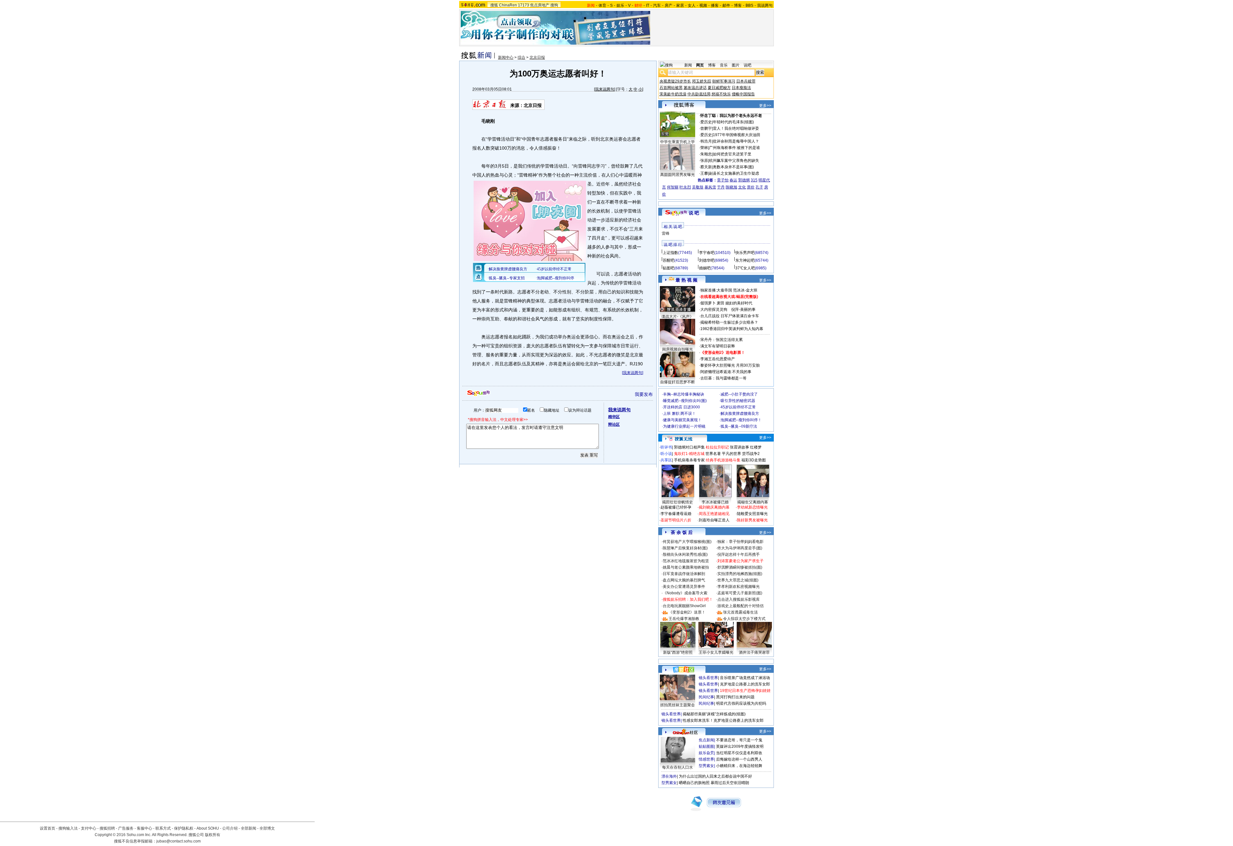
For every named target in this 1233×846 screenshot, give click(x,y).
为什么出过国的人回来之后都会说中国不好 (715, 776)
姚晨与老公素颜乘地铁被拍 (686, 567)
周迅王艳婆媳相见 (714, 513)
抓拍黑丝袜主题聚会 (677, 705)
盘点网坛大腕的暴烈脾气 (684, 580)
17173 (523, 5)
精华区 (614, 416)
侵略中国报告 (743, 94)
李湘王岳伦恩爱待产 (717, 359)
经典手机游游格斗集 (723, 460)
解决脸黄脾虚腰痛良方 (740, 413)
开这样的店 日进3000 (681, 407)
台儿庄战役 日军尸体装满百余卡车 (729, 316)
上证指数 (670, 252)
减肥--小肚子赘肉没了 (739, 394)
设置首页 (47, 828)
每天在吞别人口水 (677, 767)
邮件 (726, 5)
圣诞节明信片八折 (675, 520)
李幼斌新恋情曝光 (752, 507)
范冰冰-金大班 (745, 290)
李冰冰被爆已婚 (715, 502)
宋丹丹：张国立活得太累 (721, 339)
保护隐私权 (183, 828)
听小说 (666, 453)
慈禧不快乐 (721, 94)
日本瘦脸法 (741, 87)
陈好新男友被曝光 (752, 520)
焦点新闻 (706, 740)
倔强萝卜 (708, 303)
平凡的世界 (731, 453)
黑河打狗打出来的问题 (735, 697)
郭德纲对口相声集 (689, 447)
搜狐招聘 (107, 828)
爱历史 (706, 122)
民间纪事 (706, 697)
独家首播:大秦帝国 (716, 290)
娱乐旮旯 (706, 753)
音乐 (724, 65)
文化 (742, 187)
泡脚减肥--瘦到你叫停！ (741, 420)
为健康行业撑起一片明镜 (684, 426)
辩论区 (614, 424)
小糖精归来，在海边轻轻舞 (739, 765)
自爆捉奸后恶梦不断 (677, 382)
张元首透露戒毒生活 (740, 612)
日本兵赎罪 (746, 81)
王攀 (704, 173)
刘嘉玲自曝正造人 (714, 520)
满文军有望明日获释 (717, 346)
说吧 (747, 65)
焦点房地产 (539, 5)
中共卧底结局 (699, 94)
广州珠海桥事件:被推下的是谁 (734, 147)
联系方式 (163, 828)
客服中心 (144, 828)
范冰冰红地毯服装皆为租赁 (686, 561)
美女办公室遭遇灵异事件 (684, 586)
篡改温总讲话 (695, 87)
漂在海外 (669, 776)
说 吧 (694, 212)
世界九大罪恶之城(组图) (737, 580)
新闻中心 (505, 57)
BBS (749, 5)
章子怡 (723, 180)
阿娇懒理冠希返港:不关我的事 (725, 372)
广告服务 (126, 828)
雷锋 (665, 233)
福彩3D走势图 (753, 460)
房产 (668, 5)
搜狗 (554, 5)
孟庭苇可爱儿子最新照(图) (739, 593)
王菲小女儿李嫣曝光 (716, 652)
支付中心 (88, 828)
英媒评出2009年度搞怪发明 (740, 746)
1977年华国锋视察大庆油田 (736, 135)
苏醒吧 (668, 260)
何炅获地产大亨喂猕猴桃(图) (687, 541)
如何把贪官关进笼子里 (732, 154)
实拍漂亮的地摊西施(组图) (739, 573)
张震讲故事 (739, 447)
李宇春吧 (706, 252)
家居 (680, 5)
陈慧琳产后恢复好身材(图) (685, 548)
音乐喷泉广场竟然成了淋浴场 (745, 678)
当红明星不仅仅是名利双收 (739, 753)
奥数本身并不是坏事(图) (733, 167)
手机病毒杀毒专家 (689, 460)
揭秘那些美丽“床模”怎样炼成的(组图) (714, 714)
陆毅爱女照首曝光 (752, 513)
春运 (733, 180)
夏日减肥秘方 (719, 87)
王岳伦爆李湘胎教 (684, 618)
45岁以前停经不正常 (738, 407)
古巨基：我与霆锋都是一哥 (723, 378)
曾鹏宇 (706, 128)
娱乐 (620, 5)
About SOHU (208, 828)
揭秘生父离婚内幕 (752, 502)
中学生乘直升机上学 (677, 142)
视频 (703, 5)
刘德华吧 (706, 260)
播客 (715, 5)
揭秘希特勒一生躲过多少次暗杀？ (729, 322)
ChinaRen (508, 5)
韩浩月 (706, 141)
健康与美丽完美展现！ (682, 420)
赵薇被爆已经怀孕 (675, 507)
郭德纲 (744, 180)
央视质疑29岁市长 (675, 81)
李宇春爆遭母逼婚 (675, 513)
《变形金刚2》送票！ (687, 612)
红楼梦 (756, 447)
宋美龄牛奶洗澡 (673, 94)
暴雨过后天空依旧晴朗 (730, 783)
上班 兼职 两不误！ (679, 413)
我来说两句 (604, 89)
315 (754, 180)
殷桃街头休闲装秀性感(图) (685, 554)
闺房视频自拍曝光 (677, 349)
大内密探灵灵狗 (713, 309)
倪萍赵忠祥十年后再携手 (738, 554)
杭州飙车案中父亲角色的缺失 (734, 160)
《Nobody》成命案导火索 (685, 593)
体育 (602, 5)
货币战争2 (751, 453)
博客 (738, 5)
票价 (751, 187)
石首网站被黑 (671, 87)
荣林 (704, 147)
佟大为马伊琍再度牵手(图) (739, 548)
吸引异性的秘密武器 (738, 400)
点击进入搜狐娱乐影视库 (738, 599)
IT (647, 5)
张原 (704, 160)
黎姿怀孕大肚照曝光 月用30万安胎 (730, 365)
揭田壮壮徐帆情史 (677, 502)
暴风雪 (710, 187)
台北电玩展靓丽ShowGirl (684, 606)
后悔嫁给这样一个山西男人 (739, 759)
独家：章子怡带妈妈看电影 (740, 541)
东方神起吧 (745, 260)
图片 (735, 65)
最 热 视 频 (686, 280)
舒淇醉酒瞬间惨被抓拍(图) (739, 567)
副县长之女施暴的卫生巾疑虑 (734, 173)
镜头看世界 (708, 678)
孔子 (759, 187)
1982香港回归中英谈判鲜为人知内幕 (731, 329)
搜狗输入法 (68, 828)
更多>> (765, 105)
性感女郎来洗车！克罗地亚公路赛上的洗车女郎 (723, 720)
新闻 (688, 65)
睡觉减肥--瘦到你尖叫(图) (685, 400)
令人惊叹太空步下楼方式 (744, 618)
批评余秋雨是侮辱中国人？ (736, 141)
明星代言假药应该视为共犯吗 (741, 703)
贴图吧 (668, 268)
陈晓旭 (731, 187)
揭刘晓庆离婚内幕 (714, 507)
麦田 (720, 303)
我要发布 (644, 394)
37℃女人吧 (745, 268)
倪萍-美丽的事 (743, 309)
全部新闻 (248, 828)
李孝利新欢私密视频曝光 (738, 586)
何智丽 (672, 187)
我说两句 (765, 5)
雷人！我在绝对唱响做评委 (736, 128)
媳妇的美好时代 (738, 303)
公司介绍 (230, 828)
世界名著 (713, 453)
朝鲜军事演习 (723, 81)
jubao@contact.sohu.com (178, 841)
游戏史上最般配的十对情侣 (740, 606)
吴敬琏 (698, 187)
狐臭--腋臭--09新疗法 (739, 426)
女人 (691, 5)
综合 (521, 57)
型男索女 (706, 765)
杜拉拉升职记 (717, 447)
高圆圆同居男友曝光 (677, 174)
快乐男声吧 (745, 252)
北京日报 (537, 57)
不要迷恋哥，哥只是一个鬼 (739, 740)
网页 (700, 65)
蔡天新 (706, 167)
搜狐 (494, 5)
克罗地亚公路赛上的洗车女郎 (745, 684)
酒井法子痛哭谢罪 (754, 652)
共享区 (666, 460)
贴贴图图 (706, 746)
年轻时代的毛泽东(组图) (733, 122)
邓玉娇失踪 (701, 81)
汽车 (657, 5)
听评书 (666, 447)
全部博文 (267, 828)
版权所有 (212, 835)
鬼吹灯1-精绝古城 (689, 453)
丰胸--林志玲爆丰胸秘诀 (683, 394)
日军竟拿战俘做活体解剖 (684, 573)
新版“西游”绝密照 (678, 652)
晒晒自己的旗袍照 (694, 783)
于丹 (721, 187)
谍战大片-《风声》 (677, 316)
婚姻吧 (705, 268)
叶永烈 (685, 187)
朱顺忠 (706, 154)
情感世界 (706, 759)
